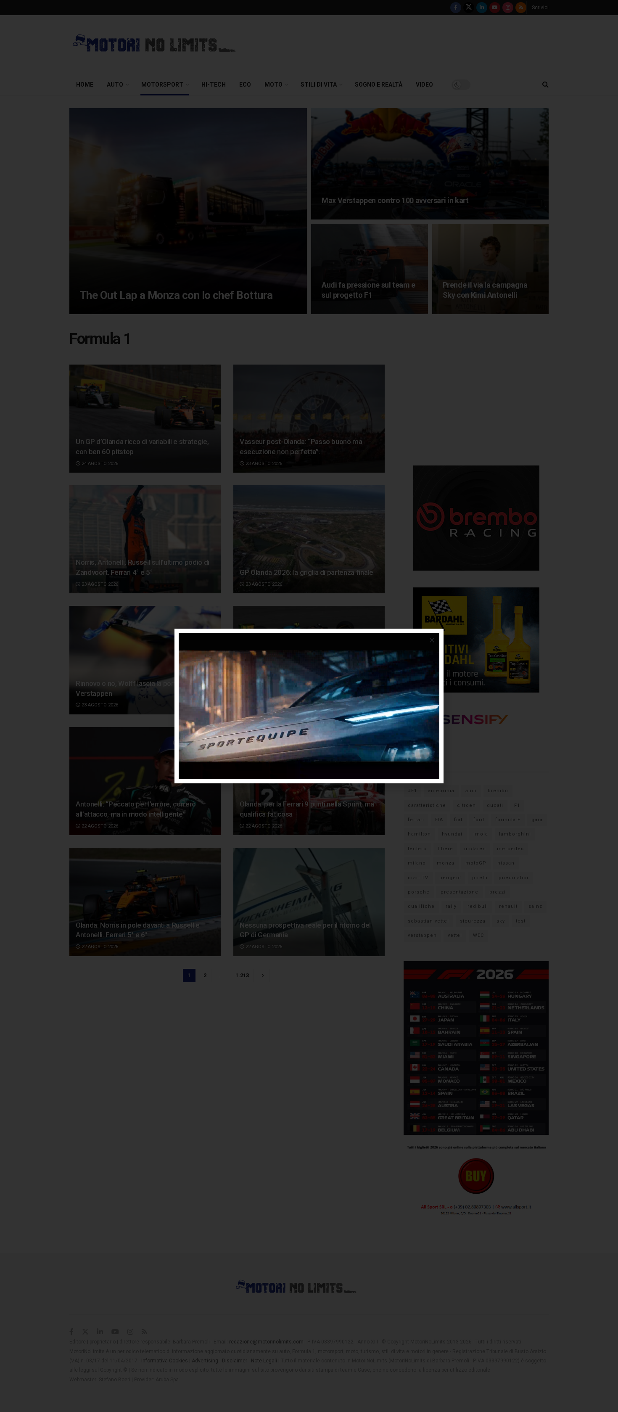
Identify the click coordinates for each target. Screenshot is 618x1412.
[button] (432, 640)
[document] (309, 706)
